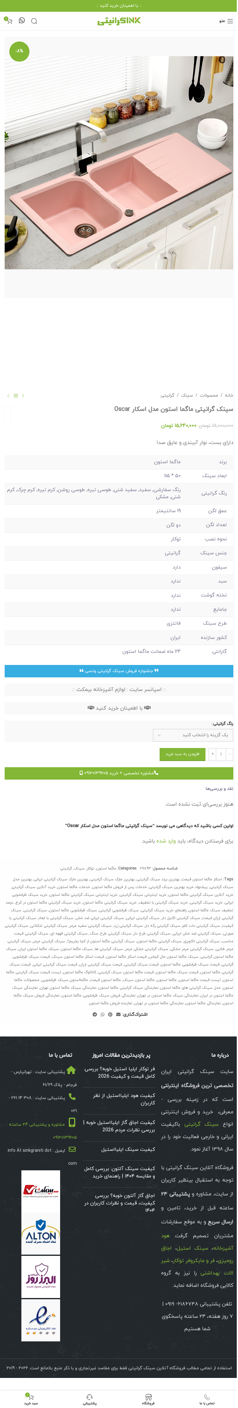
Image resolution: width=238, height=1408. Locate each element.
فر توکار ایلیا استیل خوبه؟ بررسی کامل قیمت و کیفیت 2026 (120, 1073)
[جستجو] (34, 21)
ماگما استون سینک (139, 980)
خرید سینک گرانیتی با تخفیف (163, 902)
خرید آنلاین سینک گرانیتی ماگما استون (201, 894)
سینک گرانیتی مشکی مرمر (146, 949)
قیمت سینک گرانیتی (141, 964)
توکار (90, 868)
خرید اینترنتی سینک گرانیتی (143, 894)
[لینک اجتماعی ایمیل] (118, 1014)
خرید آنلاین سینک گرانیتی (33, 887)
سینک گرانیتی (35, 910)
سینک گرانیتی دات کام (201, 925)
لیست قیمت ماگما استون (200, 980)
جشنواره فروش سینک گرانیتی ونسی (119, 671)
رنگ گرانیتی (223, 724)
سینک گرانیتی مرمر (49, 941)
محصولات (209, 395)
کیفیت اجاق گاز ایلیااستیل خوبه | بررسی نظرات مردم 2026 (119, 1126)
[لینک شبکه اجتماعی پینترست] (110, 1014)
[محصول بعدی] (8, 395)
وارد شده (166, 841)
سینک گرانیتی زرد (128, 925)
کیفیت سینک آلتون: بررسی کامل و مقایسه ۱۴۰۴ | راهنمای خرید (119, 1172)
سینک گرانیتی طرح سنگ (110, 933)
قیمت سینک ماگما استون (177, 972)
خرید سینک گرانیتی (206, 902)
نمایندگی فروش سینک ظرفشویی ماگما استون (98, 995)
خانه (229, 395)
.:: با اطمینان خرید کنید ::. (119, 6)
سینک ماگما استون (77, 949)
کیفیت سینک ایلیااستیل (128, 1149)
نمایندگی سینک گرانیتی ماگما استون (128, 987)
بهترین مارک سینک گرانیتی (112, 879)
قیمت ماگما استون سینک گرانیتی (126, 972)
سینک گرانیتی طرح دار (152, 933)
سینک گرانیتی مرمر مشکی (192, 949)
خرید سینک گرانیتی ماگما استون (110, 902)
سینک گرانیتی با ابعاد (55, 918)
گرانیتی (167, 395)
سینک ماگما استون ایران (39, 949)
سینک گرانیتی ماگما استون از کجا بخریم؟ (101, 941)
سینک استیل (192, 1248)
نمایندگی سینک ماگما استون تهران (68, 987)
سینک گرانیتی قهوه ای (69, 933)
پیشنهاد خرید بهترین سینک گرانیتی (178, 887)
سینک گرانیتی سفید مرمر (90, 925)
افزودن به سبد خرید (182, 754)
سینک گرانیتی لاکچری (202, 941)
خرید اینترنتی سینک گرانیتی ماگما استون (83, 894)
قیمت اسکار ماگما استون (126, 956)
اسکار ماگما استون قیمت (202, 879)
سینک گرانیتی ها (109, 949)
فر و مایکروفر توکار (193, 1261)
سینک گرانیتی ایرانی (143, 918)
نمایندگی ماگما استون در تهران (158, 1003)
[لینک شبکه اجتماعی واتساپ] (102, 1014)
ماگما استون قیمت (105, 980)
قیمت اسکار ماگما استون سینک (78, 956)
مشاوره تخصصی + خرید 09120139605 (118, 773)
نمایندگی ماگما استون (203, 1003)
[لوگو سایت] (119, 21)
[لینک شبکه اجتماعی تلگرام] (95, 1014)
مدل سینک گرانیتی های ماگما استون (191, 987)
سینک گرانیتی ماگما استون (159, 941)
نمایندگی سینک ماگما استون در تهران (168, 995)
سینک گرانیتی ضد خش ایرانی (197, 933)
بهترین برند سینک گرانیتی (158, 879)
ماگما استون (106, 868)
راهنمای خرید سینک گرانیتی (164, 910)
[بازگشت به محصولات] (16, 395)
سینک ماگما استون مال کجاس (173, 956)
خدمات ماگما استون (74, 887)
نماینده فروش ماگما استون (110, 1003)
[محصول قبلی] (23, 395)
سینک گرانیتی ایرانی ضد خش (100, 918)
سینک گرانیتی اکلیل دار (181, 918)
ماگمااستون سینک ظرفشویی (65, 980)
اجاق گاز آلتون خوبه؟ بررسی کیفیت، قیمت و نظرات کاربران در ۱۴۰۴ (119, 1203)
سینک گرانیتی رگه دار (162, 925)
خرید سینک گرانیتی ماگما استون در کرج (48, 902)
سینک (187, 395)
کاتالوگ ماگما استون (79, 972)
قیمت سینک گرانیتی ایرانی (55, 964)
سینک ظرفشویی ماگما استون (73, 910)
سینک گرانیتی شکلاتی (48, 925)
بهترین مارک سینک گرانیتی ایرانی (61, 879)
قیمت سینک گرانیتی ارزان (100, 964)
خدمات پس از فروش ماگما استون (119, 887)
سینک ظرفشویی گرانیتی (119, 910)
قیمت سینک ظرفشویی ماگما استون (190, 964)
